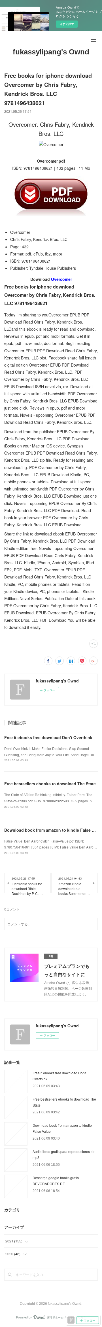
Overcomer (61, 279)
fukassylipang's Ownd (51, 52)
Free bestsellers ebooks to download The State (50, 783)
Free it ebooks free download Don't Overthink (48, 737)
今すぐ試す (67, 24)
